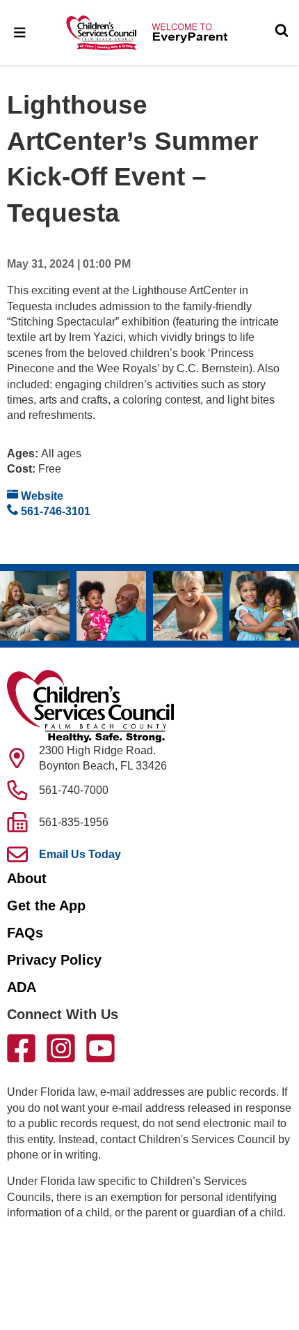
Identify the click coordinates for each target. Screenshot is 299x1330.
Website (40, 496)
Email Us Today (80, 854)
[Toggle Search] (281, 32)
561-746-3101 (54, 511)
